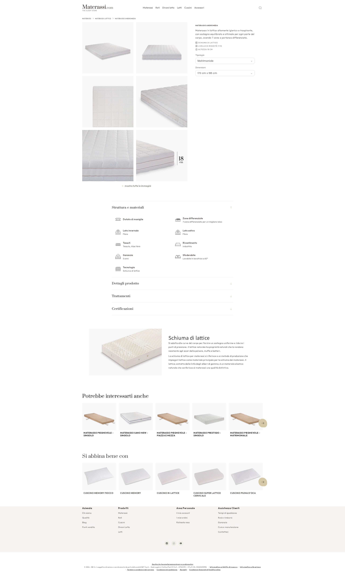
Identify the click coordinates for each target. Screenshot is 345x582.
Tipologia (199, 55)
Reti (120, 517)
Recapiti (183, 570)
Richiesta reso (183, 522)
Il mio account (183, 513)
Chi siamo (87, 513)
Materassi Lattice (103, 19)
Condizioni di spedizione (167, 570)
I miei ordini (181, 517)
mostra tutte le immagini (138, 185)
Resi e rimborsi (225, 517)
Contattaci (223, 532)
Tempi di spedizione (227, 513)
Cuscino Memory (130, 493)
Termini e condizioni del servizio (140, 570)
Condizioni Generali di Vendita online (204, 570)
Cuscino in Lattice (168, 493)
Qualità (85, 517)
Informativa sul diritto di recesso (224, 567)
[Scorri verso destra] (262, 423)
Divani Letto (124, 527)
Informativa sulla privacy (250, 567)
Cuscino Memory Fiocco (98, 493)
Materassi (86, 19)
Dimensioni (200, 67)
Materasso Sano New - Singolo (134, 434)
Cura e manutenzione (228, 527)
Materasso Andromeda (125, 19)
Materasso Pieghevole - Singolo (98, 434)
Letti (120, 532)
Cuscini (121, 522)
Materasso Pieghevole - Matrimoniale (245, 434)
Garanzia (222, 522)
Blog (84, 522)
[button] (148, 7)
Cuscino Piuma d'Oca (243, 493)
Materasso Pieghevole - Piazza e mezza (172, 434)
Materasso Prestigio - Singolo (207, 434)
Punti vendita (88, 527)
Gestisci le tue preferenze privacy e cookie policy (172, 564)
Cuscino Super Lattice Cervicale (207, 494)
